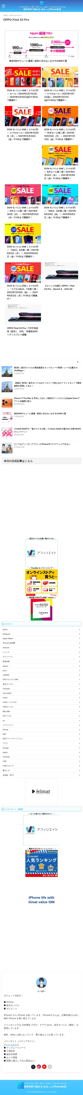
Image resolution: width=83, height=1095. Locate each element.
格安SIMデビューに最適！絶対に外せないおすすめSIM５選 (40, 413)
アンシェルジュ (11, 1044)
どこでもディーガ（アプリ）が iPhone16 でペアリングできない (42, 444)
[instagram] (39, 1066)
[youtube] (44, 1066)
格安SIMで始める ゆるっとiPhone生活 (42, 9)
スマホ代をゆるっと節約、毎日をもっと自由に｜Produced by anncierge (45, 1083)
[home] (50, 1066)
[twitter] (33, 1067)
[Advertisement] (23, 160)
